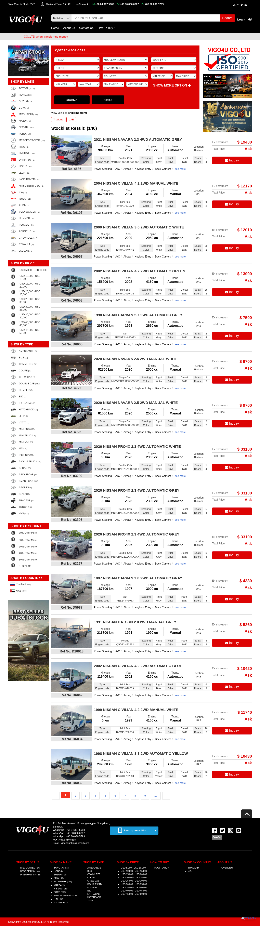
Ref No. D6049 (71, 695)
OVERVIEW (227, 868)
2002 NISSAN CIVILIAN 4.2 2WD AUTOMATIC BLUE (138, 666)
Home (55, 27)
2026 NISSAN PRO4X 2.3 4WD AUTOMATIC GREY (136, 490)
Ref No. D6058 (71, 300)
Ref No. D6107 (71, 212)
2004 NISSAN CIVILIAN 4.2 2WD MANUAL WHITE (136, 183)
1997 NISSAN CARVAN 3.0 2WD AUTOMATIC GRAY (138, 578)
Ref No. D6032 (71, 783)
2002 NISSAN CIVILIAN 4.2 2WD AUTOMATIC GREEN (139, 271)
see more (180, 168)
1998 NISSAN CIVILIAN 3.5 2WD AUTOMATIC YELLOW (141, 754)
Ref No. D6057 (71, 256)
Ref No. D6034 (71, 739)
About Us (69, 27)
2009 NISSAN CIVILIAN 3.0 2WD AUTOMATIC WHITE (139, 227)
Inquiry (233, 160)
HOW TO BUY (161, 868)
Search (227, 18)
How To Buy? (106, 27)
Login (241, 19)
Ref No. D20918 (71, 651)
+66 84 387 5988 (104, 4)
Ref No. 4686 (71, 169)
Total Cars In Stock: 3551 (22, 4)
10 (155, 795)
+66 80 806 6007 (129, 4)
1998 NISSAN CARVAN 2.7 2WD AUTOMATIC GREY (138, 315)
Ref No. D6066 (71, 344)
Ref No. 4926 (71, 432)
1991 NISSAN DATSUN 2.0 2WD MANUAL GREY (135, 622)
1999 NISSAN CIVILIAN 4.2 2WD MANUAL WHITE (136, 710)
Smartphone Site (135, 830)
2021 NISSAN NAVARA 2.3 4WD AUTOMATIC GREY (138, 139)
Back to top (246, 813)
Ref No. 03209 (71, 476)
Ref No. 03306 (71, 519)
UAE (71, 119)
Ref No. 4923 (71, 388)
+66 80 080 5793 (154, 4)
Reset (108, 99)
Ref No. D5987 (71, 607)
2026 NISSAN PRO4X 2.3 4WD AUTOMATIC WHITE (137, 447)
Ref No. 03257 (71, 563)
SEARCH (71, 99)
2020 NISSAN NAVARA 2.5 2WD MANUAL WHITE (136, 359)
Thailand (58, 119)
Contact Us (86, 27)
